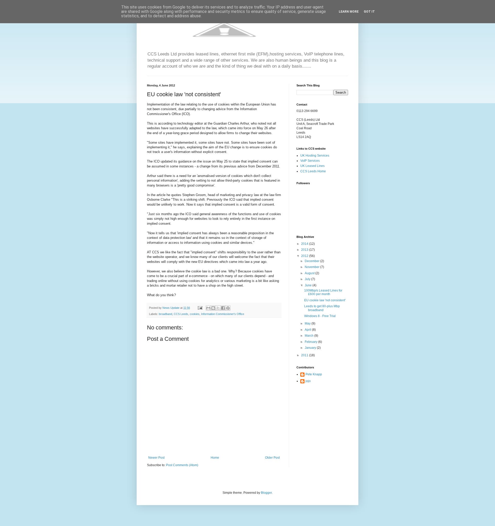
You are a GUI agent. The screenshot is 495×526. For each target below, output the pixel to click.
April (308, 329)
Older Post (272, 457)
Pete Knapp (314, 374)
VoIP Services (310, 161)
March (309, 335)
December (312, 261)
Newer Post (156, 457)
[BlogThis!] (213, 308)
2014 (305, 244)
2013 (305, 250)
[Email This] (208, 308)
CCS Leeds (181, 313)
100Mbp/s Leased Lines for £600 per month (323, 292)
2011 (305, 355)
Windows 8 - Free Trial (320, 316)
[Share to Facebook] (223, 308)
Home (215, 457)
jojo (308, 381)
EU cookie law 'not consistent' (324, 300)
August (310, 273)
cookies (195, 313)
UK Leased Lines (312, 166)
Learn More (349, 11)
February (311, 342)
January (311, 348)
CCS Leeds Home (313, 171)
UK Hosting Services (314, 155)
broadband (165, 313)
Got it (369, 11)
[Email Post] (199, 307)
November (312, 267)
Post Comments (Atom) (182, 465)
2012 (305, 256)
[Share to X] (218, 308)
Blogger (266, 493)
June (308, 285)
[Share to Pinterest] (227, 308)
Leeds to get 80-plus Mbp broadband (322, 308)
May (308, 323)
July (308, 279)
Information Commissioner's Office (222, 313)
